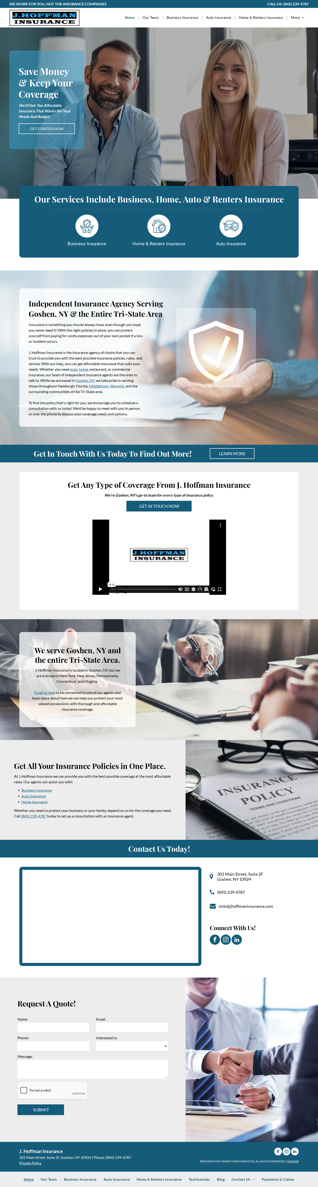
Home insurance (34, 802)
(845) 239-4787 (296, 4)
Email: (101, 1019)
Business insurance (36, 790)
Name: (22, 1019)
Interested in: (107, 1038)
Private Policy (30, 1163)
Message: (25, 1056)
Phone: (23, 1038)
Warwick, (117, 386)
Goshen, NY (85, 380)
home (83, 369)
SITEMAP (293, 1161)
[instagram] (226, 940)
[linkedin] (237, 940)
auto (74, 369)
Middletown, (99, 386)
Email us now (44, 692)
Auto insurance (33, 796)
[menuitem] (130, 17)
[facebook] (215, 940)
